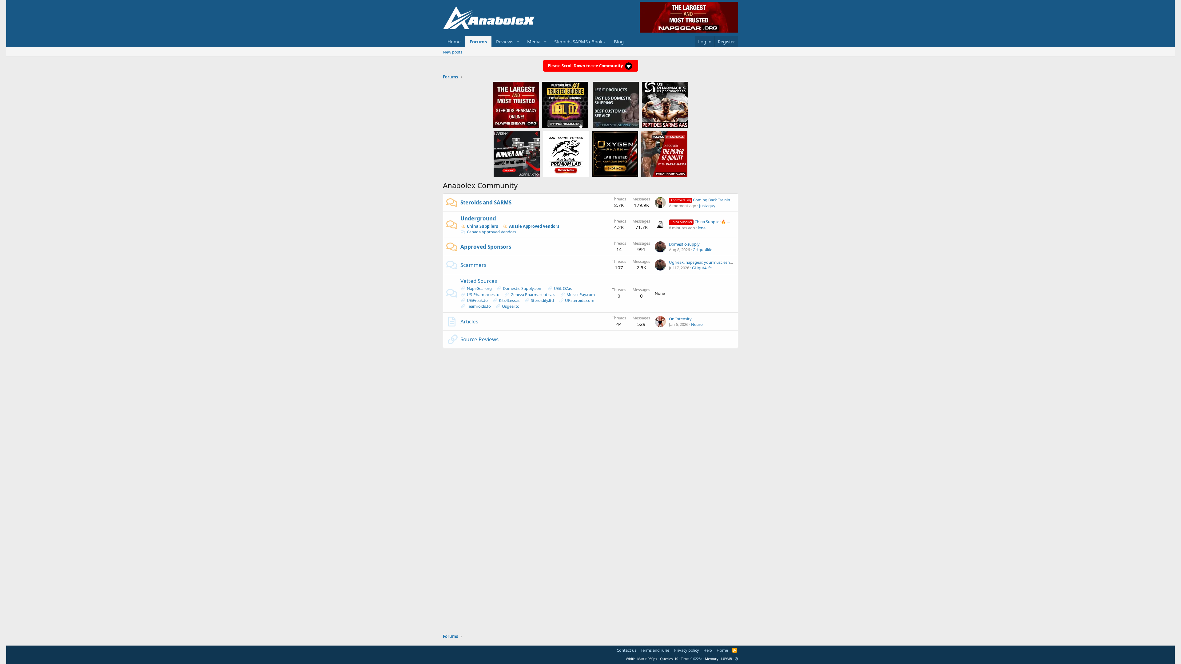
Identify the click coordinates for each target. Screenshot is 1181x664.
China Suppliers (482, 226)
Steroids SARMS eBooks (579, 41)
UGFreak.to (477, 300)
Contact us (626, 650)
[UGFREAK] (517, 154)
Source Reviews (479, 339)
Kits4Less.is (509, 300)
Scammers (473, 264)
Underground (478, 218)
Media (533, 41)
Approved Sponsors (485, 246)
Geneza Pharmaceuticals (533, 294)
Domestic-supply (684, 244)
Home (453, 41)
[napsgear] (516, 104)
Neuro (697, 324)
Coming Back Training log (704, 200)
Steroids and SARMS (485, 202)
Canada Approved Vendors (491, 232)
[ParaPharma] (664, 154)
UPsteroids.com (579, 300)
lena (702, 228)
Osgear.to (510, 306)
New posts (452, 52)
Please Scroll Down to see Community (586, 66)
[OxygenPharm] (615, 154)
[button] (518, 41)
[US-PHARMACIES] (665, 104)
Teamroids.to (479, 306)
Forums (478, 41)
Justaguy (707, 205)
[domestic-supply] (616, 104)
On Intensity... (681, 319)
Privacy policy (686, 650)
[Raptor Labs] (566, 154)
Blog (619, 41)
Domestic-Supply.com (523, 288)
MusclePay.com (581, 294)
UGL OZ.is (563, 288)
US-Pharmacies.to (483, 294)
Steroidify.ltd (542, 300)
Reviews (504, 41)
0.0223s (696, 658)
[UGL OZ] (565, 104)
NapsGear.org (479, 288)
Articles (469, 321)
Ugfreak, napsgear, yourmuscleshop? (703, 262)
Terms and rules (655, 650)
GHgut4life (702, 249)
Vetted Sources (478, 280)
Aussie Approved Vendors (534, 226)
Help (707, 650)
